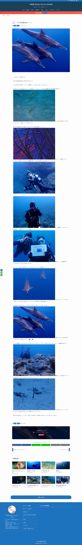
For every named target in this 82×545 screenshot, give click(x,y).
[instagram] (70, 0)
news (18, 25)
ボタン (45, 12)
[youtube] (73, 0)
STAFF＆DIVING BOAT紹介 (29, 515)
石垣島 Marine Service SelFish (41, 4)
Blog (15, 25)
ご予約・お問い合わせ (28, 528)
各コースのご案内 (27, 509)
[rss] (75, 0)
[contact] (76, 0)
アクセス (25, 525)
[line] (71, 0)
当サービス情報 (26, 505)
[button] (21, 445)
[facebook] (68, 0)
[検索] (78, 0)
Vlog (24, 522)
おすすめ (23, 423)
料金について (26, 512)
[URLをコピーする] (60, 445)
